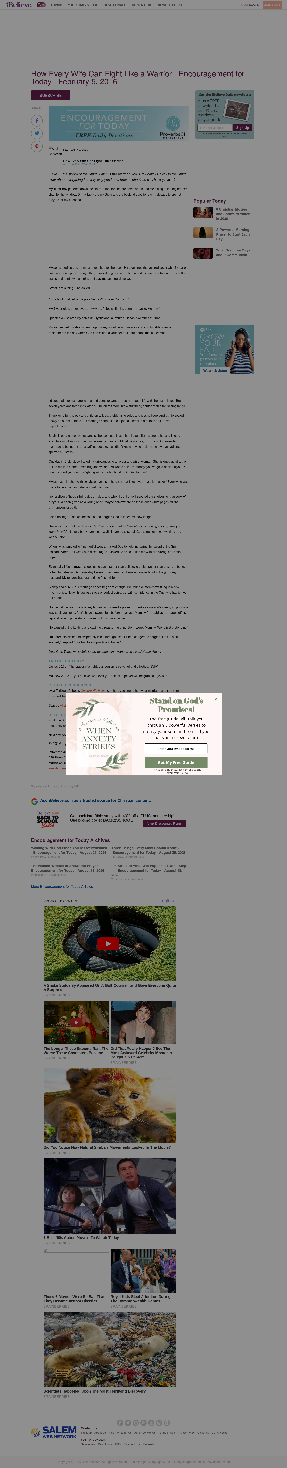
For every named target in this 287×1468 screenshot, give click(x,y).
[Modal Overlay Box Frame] (143, 734)
